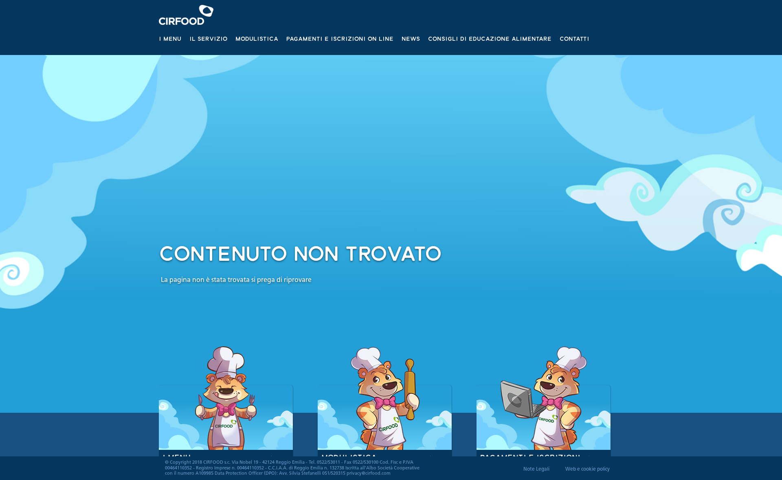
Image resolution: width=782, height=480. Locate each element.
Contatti (574, 38)
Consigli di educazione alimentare (489, 38)
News (411, 38)
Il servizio (208, 38)
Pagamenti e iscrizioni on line (339, 38)
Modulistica (256, 38)
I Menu (170, 38)
